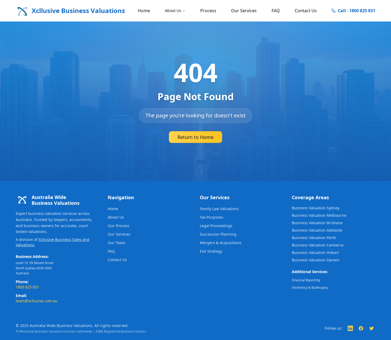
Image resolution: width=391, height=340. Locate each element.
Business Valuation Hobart (315, 252)
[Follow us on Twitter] (371, 328)
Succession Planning (218, 234)
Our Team (116, 242)
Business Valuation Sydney (315, 207)
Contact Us (306, 11)
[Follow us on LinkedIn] (350, 328)
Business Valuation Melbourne (319, 215)
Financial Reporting (306, 280)
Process (208, 11)
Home (144, 11)
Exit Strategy (211, 251)
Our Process (118, 225)
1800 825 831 (27, 287)
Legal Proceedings (216, 225)
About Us (173, 10)
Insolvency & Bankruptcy (310, 287)
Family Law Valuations (219, 208)
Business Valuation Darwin (315, 259)
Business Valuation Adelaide (317, 230)
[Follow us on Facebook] (361, 328)
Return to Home (195, 137)
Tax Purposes (211, 217)
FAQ (276, 11)
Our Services (244, 11)
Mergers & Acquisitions (221, 242)
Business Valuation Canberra (317, 245)
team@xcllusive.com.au (36, 300)
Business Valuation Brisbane (317, 222)
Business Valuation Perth (314, 237)
